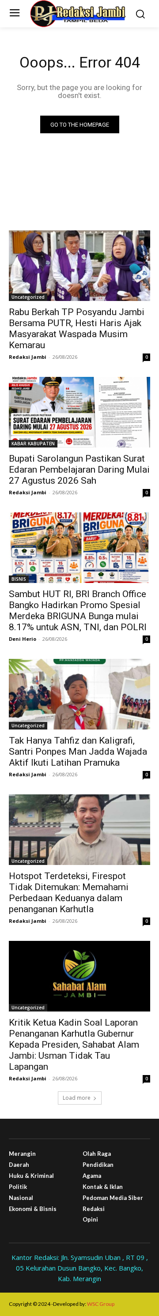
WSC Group (100, 1304)
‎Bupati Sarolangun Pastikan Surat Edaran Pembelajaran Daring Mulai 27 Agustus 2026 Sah (79, 469)
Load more (77, 1098)
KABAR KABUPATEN (33, 443)
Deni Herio (22, 638)
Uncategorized (28, 297)
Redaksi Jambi (27, 356)
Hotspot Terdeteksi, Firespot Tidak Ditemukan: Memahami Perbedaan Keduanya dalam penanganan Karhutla (69, 892)
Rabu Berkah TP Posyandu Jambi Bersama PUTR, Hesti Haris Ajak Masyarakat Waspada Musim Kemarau (76, 328)
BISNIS (18, 579)
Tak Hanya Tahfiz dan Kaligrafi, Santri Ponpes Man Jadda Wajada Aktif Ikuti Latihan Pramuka (78, 751)
